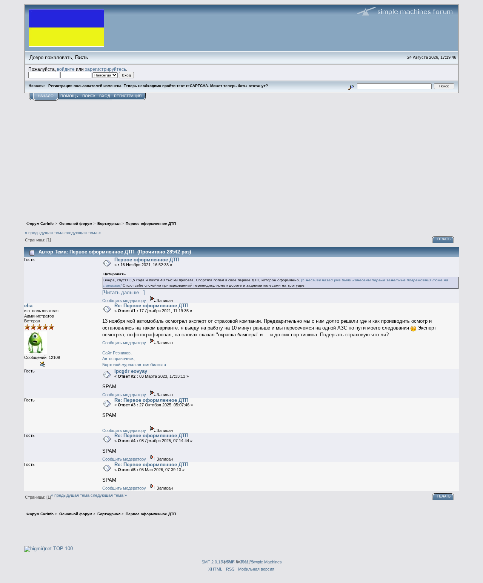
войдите (66, 69)
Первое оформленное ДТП (146, 260)
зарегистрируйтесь (105, 69)
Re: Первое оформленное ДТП (151, 305)
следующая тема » (83, 232)
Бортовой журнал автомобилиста (134, 364)
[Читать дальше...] (123, 292)
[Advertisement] (241, 157)
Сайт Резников (116, 353)
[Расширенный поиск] (351, 86)
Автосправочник (118, 358)
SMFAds (228, 562)
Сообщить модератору (124, 300)
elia (28, 305)
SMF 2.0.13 (212, 562)
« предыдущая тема (44, 232)
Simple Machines (266, 562)
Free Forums (251, 562)
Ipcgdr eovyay (130, 371)
